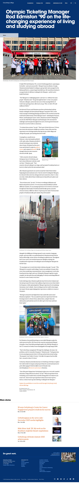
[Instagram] (54, 479)
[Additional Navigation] (71, 3)
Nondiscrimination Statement (33, 479)
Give (66, 3)
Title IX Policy (41, 479)
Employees (23, 463)
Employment (42, 462)
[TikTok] (67, 479)
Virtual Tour (42, 470)
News (4, 35)
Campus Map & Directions (9, 465)
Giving (41, 465)
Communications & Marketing (46, 467)
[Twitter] (64, 479)
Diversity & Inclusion (44, 461)
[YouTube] (57, 479)
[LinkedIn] (73, 479)
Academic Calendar (44, 459)
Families (23, 466)
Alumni (22, 461)
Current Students (25, 462)
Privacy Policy (23, 479)
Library (41, 466)
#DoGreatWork (56, 452)
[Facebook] (70, 479)
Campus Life (39, 3)
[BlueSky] (61, 479)
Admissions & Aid (57, 3)
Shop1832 (42, 463)
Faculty (23, 465)
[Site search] (75, 3)
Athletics (48, 3)
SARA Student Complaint (45, 471)
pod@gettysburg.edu (55, 455)
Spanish (34, 149)
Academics (30, 3)
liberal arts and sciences (35, 368)
